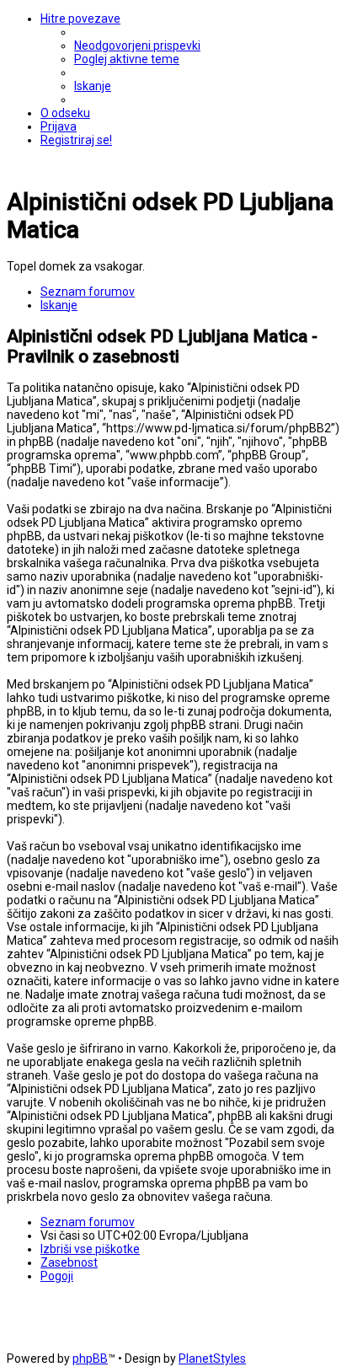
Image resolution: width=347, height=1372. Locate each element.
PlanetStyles (212, 1358)
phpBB (90, 1358)
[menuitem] (137, 45)
